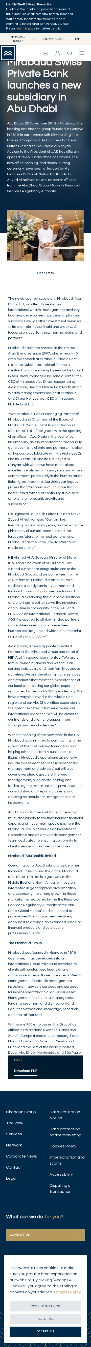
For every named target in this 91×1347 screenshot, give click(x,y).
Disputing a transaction (61, 1188)
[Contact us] (45, 53)
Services (14, 1134)
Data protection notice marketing (65, 1132)
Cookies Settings (45, 1306)
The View (14, 1123)
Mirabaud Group (21, 1112)
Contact (14, 1167)
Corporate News (21, 1156)
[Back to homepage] (8, 53)
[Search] (70, 53)
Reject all (45, 1319)
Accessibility (61, 1174)
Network (14, 1145)
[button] (58, 53)
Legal (11, 1178)
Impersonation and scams (67, 1160)
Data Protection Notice (65, 1115)
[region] (45, 1299)
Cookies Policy (63, 1146)
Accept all (45, 1331)
